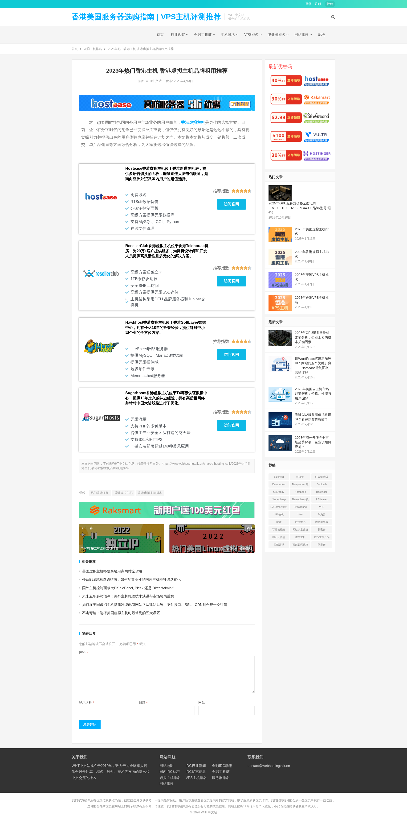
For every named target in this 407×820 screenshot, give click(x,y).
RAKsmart (322, 499)
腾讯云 (322, 529)
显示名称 (86, 702)
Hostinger (321, 491)
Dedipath (322, 484)
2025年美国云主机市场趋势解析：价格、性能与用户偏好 (313, 393)
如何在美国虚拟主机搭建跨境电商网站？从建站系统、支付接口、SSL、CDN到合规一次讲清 (154, 605)
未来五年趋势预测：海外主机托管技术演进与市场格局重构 (128, 596)
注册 (318, 4)
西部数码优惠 (300, 544)
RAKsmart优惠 (278, 506)
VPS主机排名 (196, 778)
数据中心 (300, 522)
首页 (160, 35)
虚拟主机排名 (93, 49)
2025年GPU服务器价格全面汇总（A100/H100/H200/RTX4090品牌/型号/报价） (300, 207)
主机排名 (228, 35)
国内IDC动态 (169, 772)
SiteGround (300, 506)
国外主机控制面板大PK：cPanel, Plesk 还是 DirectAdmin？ (128, 588)
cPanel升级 (321, 476)
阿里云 (322, 544)
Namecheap (279, 499)
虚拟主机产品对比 (322, 538)
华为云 (322, 514)
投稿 (330, 4)
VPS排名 (251, 35)
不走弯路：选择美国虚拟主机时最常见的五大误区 (121, 613)
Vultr (300, 514)
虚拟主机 (300, 537)
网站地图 (166, 766)
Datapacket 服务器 (300, 485)
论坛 (321, 35)
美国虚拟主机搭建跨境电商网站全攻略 (112, 571)
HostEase (300, 491)
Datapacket (278, 484)
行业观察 (178, 35)
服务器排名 (276, 35)
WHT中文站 (154, 81)
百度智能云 (278, 529)
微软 (278, 522)
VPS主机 (279, 514)
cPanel (300, 476)
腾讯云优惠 (278, 537)
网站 (201, 702)
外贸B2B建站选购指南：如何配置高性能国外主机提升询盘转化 (131, 579)
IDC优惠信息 (196, 772)
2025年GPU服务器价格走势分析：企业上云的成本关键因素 (313, 337)
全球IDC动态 (222, 766)
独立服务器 (321, 522)
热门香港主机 (100, 493)
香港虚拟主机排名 (150, 493)
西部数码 (279, 544)
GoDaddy (278, 491)
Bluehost (279, 476)
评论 (83, 652)
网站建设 (301, 35)
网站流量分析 (300, 529)
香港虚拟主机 (193, 122)
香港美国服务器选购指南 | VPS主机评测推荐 (146, 16)
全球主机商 (203, 35)
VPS (321, 506)
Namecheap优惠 (300, 500)
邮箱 (143, 702)
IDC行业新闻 (196, 766)
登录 (308, 4)
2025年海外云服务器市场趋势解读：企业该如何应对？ (313, 442)
